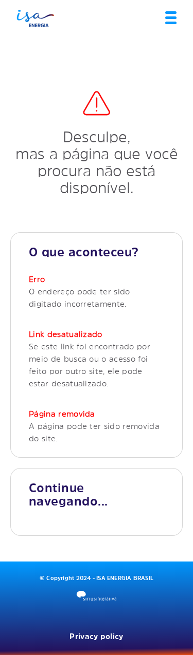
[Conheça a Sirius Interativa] (96, 596)
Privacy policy (96, 636)
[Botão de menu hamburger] (171, 18)
